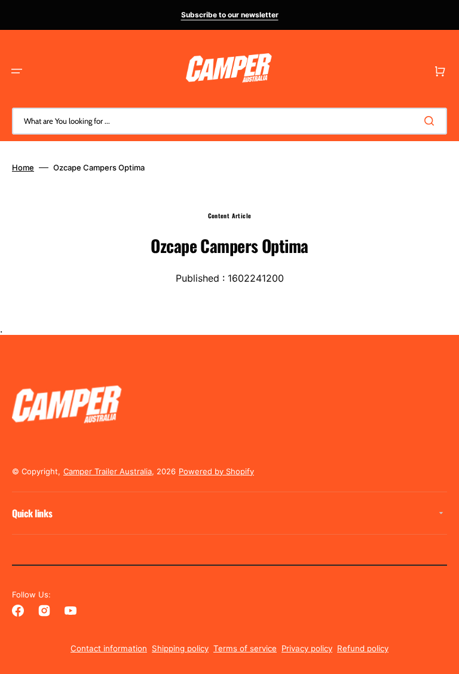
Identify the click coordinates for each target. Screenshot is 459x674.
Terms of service (245, 648)
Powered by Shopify (216, 471)
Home (23, 167)
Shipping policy (180, 648)
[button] (17, 71)
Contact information (109, 648)
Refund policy (362, 648)
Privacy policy (306, 648)
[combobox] (229, 121)
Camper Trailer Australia (107, 471)
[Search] (431, 121)
